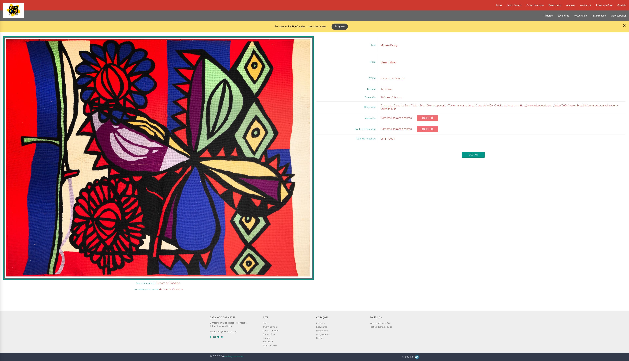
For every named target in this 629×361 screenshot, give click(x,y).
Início (499, 5)
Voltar (473, 154)
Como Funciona (535, 5)
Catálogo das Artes (233, 356)
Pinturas (548, 15)
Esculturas (563, 15)
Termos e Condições (380, 323)
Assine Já (585, 5)
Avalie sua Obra (604, 5)
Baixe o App (555, 5)
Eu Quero (340, 26)
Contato (622, 5)
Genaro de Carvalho (168, 283)
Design (319, 338)
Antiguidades (599, 15)
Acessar (570, 5)
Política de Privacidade (381, 327)
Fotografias (580, 15)
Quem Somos (514, 5)
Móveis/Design (619, 15)
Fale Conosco (270, 345)
